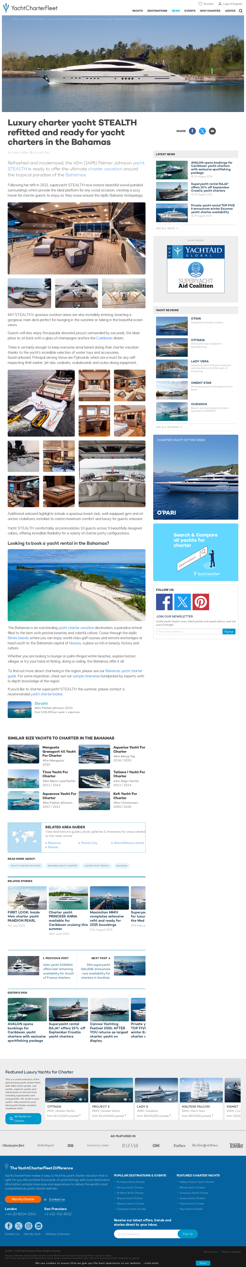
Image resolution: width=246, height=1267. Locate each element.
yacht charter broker (46, 694)
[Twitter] (182, 602)
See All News (165, 228)
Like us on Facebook (8, 1226)
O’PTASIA (198, 340)
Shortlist (208, 3)
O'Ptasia (54, 1107)
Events (189, 10)
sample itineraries (86, 676)
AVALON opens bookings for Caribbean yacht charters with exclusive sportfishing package (211, 167)
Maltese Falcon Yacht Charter (197, 1182)
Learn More (151, 1263)
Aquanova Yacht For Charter (59, 796)
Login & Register (233, 3)
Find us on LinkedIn (38, 1226)
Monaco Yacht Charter (130, 1187)
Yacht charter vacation (25, 865)
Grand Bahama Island (129, 842)
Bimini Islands (18, 638)
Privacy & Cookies (231, 1251)
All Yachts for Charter (22, 1119)
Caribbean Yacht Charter (131, 1209)
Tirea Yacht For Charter (55, 774)
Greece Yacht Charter (130, 1198)
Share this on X (202, 131)
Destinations (157, 10)
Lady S (142, 1107)
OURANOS (199, 404)
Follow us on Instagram (28, 1226)
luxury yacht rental (97, 865)
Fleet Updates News (34, 19)
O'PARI (196, 318)
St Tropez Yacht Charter (131, 1182)
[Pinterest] (201, 602)
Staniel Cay (89, 842)
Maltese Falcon (196, 1107)
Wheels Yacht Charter (192, 1187)
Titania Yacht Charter (192, 1203)
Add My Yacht (32, 1234)
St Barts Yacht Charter (130, 1192)
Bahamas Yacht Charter (62, 865)
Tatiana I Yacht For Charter (129, 774)
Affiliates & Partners (57, 1234)
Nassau (75, 643)
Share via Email (212, 131)
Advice (230, 10)
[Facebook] (164, 602)
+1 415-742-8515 (57, 1214)
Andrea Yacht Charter (192, 1198)
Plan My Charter (23, 1199)
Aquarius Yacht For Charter (129, 749)
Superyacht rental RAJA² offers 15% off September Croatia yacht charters (210, 187)
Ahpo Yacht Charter (191, 1209)
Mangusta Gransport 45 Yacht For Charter (59, 751)
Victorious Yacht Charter (194, 1192)
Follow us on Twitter (18, 1226)
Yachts (137, 10)
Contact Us (12, 1234)
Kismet (232, 1107)
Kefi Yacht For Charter (125, 796)
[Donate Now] (196, 269)
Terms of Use (210, 1251)
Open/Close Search (241, 11)
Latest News (165, 154)
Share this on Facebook (192, 131)
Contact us (57, 1199)
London (11, 1209)
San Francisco (55, 1209)
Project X (101, 1107)
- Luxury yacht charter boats (38, 7)
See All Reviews (167, 427)
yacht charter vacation (76, 627)
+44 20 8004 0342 (20, 1214)
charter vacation (105, 169)
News (176, 10)
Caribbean (104, 338)
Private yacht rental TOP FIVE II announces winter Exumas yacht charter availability (213, 209)
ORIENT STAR (201, 383)
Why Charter (210, 10)
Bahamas (76, 175)
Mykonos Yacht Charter (130, 1203)
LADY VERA (200, 361)
